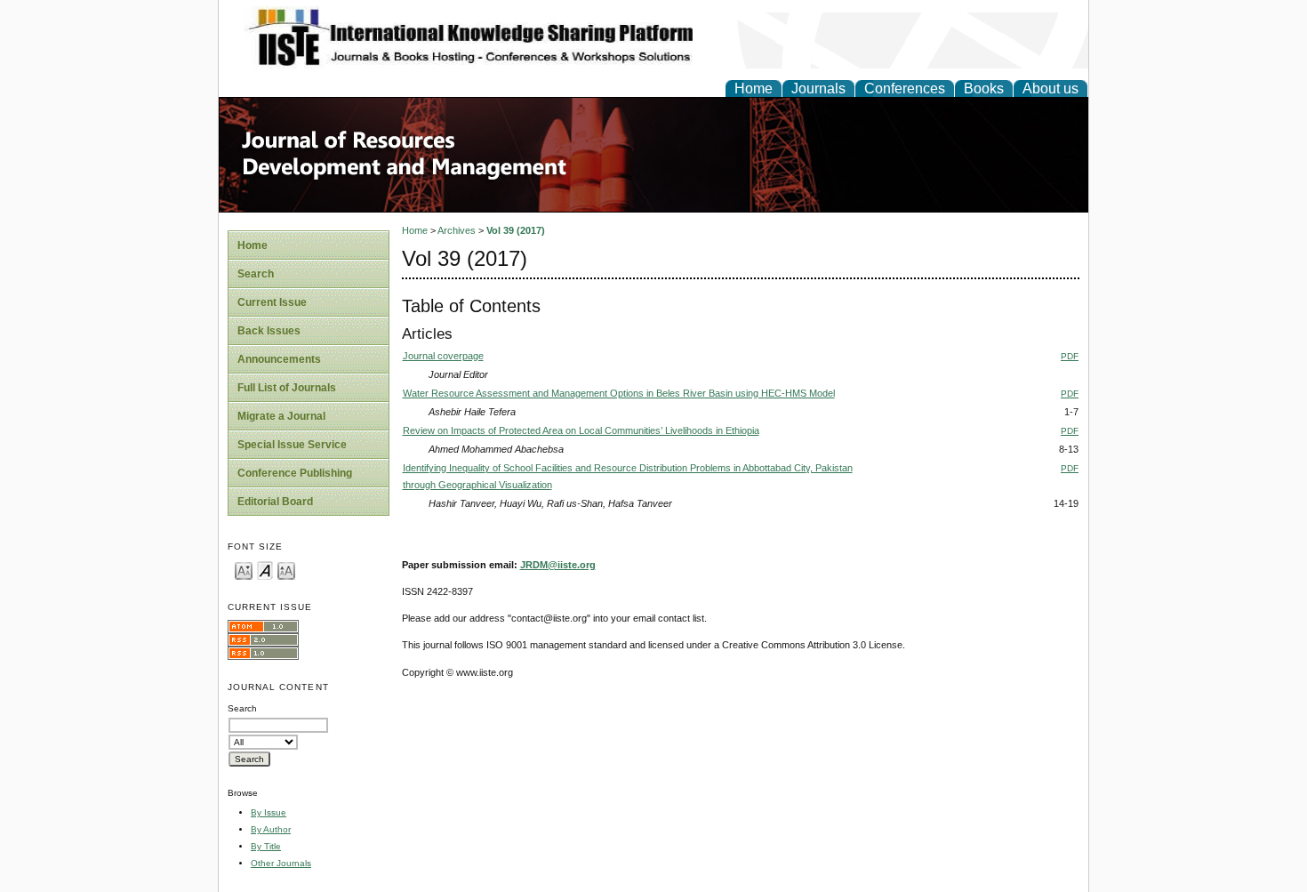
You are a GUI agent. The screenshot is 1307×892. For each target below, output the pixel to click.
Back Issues (269, 331)
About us (1050, 88)
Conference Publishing (294, 473)
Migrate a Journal (281, 416)
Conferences (904, 88)
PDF (1069, 356)
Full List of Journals (286, 388)
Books (984, 88)
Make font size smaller (244, 569)
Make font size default (265, 569)
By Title (266, 846)
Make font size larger (286, 569)
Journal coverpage (443, 355)
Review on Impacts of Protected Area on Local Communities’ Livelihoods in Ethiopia (581, 430)
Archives (456, 230)
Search (255, 274)
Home (753, 88)
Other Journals (281, 863)
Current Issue (272, 302)
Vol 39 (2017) (515, 230)
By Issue (268, 812)
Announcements (279, 359)
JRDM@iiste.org (558, 564)
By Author (271, 829)
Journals (818, 88)
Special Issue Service (292, 444)
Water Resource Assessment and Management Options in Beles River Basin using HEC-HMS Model (619, 393)
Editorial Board (275, 501)
